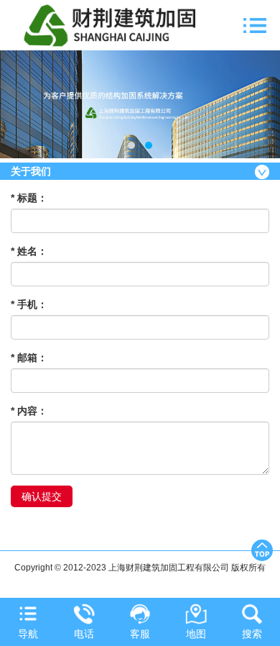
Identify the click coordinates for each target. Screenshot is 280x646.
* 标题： (29, 198)
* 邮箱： (29, 357)
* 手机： (29, 304)
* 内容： (29, 411)
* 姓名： (29, 251)
